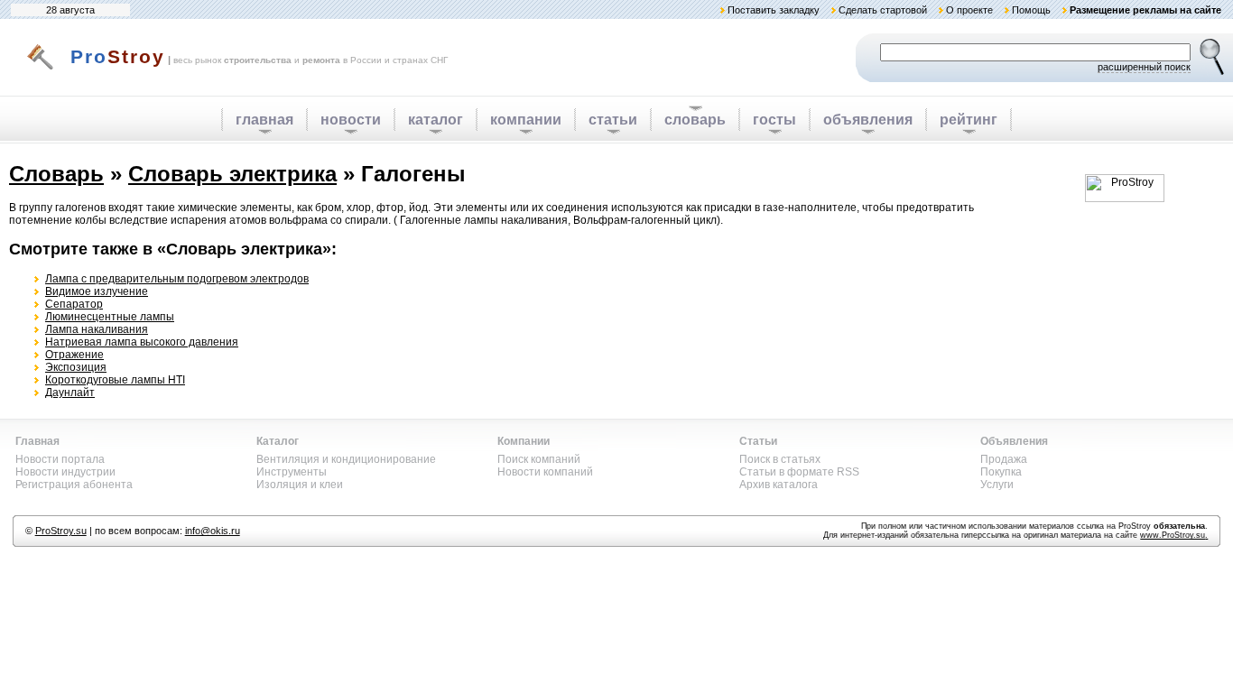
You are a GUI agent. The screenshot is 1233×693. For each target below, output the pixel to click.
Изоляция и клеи (299, 484)
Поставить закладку (774, 10)
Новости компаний (545, 472)
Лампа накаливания (96, 329)
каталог (435, 119)
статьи (613, 119)
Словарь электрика (232, 174)
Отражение (74, 354)
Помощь (1031, 10)
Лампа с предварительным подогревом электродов (177, 279)
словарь (695, 119)
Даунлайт (70, 392)
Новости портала (60, 459)
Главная (37, 441)
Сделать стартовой (883, 10)
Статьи (758, 441)
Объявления (1014, 441)
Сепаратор (74, 304)
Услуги (997, 484)
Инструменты (291, 472)
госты (774, 119)
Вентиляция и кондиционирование (346, 459)
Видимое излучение (96, 291)
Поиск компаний (538, 459)
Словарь (56, 174)
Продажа (1003, 459)
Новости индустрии (65, 472)
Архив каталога (778, 484)
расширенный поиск (1144, 66)
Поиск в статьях (779, 459)
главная (264, 119)
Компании (523, 441)
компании (525, 119)
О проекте (969, 10)
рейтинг (968, 119)
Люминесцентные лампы (109, 316)
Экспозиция (76, 367)
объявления (868, 119)
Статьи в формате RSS (799, 472)
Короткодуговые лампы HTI (115, 380)
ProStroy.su (61, 530)
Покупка (1001, 472)
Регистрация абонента (74, 484)
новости (350, 119)
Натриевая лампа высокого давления (141, 342)
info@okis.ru (212, 530)
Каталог (277, 441)
